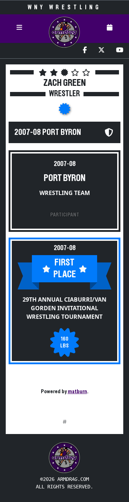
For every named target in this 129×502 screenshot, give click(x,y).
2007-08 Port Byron (47, 132)
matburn (77, 391)
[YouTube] (119, 50)
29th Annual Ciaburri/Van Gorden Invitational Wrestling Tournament (64, 308)
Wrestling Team (64, 193)
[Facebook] (84, 50)
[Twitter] (101, 50)
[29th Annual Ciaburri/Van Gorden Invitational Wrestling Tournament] (64, 111)
